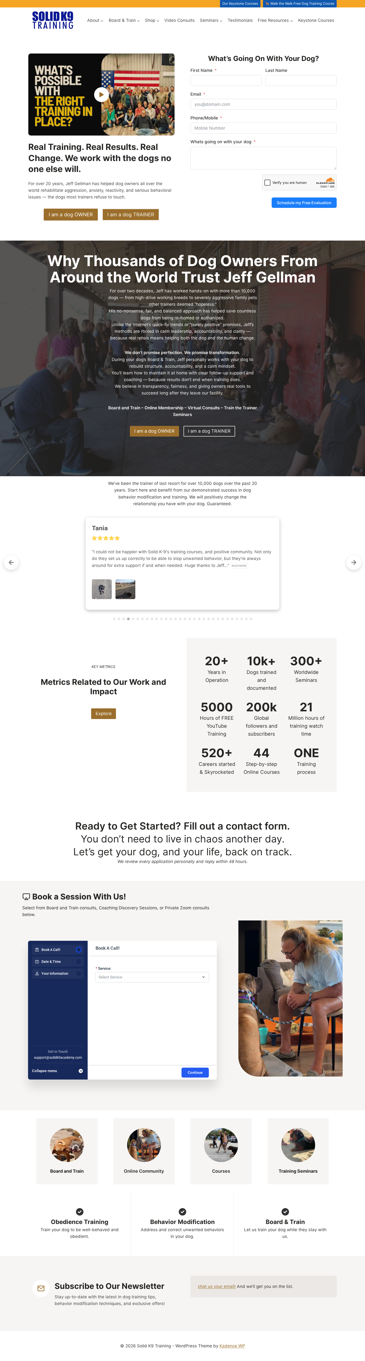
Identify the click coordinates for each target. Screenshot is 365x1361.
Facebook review (109, 598)
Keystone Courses (316, 20)
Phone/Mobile (204, 117)
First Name (201, 70)
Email (195, 94)
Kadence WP (232, 1345)
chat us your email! (217, 1283)
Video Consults (179, 20)
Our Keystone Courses (240, 3)
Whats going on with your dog (221, 141)
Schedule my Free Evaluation (304, 202)
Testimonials (240, 20)
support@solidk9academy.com (58, 1055)
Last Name (276, 70)
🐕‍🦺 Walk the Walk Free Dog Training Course (299, 3)
